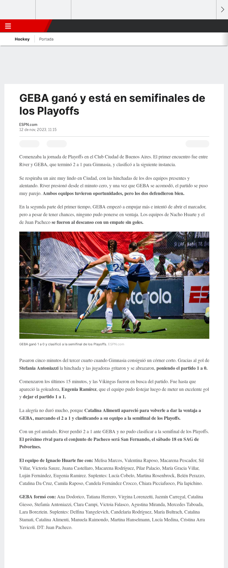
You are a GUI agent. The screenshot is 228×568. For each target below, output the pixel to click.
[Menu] (8, 25)
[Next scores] (222, 9)
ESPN (32, 25)
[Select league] (18, 9)
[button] (208, 25)
